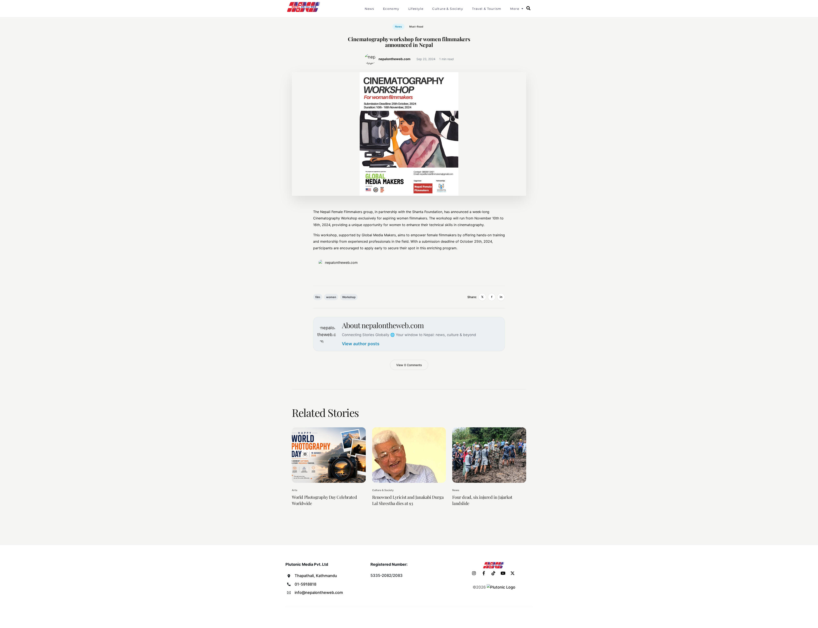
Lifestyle (415, 9)
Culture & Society (447, 9)
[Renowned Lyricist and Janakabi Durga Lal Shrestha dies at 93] (409, 455)
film (317, 297)
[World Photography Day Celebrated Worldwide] (329, 455)
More (514, 9)
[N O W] (304, 11)
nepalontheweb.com (341, 262)
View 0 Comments (409, 365)
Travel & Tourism (486, 9)
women (331, 297)
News (369, 9)
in (501, 297)
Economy (391, 9)
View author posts (360, 343)
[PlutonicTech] (501, 587)
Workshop (349, 297)
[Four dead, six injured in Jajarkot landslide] (489, 455)
